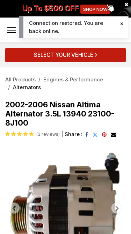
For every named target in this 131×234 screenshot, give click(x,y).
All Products (20, 79)
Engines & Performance (73, 79)
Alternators (27, 87)
